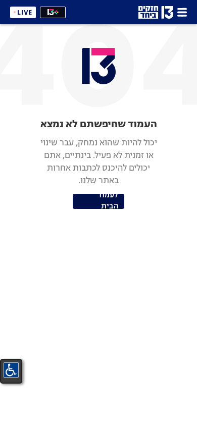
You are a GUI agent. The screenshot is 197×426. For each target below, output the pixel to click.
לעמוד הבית (107, 201)
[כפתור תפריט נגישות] (11, 370)
